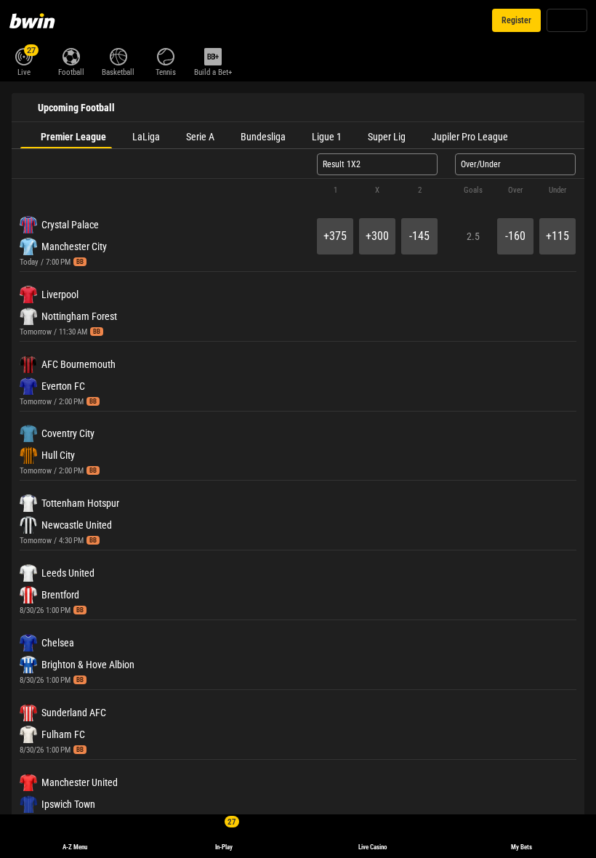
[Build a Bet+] (212, 55)
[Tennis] (165, 55)
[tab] (66, 135)
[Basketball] (118, 55)
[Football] (70, 55)
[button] (298, 190)
